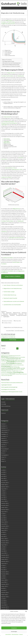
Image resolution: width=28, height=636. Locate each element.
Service (2, 452)
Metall (22, 369)
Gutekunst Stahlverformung (18, 364)
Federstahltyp (7, 138)
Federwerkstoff (7, 116)
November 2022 (4, 542)
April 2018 (3, 600)
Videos (2, 459)
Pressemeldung (4, 448)
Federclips (18, 358)
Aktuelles (3, 423)
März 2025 (3, 499)
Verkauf (2, 457)
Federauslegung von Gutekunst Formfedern (11, 66)
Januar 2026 (3, 480)
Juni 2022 (3, 546)
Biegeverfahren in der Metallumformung (12, 288)
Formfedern (4, 263)
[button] (26, 611)
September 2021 (4, 561)
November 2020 (4, 573)
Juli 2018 (3, 598)
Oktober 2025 (4, 484)
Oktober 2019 (4, 586)
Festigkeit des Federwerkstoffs (8, 23)
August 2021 (3, 563)
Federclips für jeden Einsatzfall (10, 298)
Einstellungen (14, 631)
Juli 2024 (3, 513)
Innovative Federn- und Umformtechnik (15, 330)
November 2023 (4, 526)
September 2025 (4, 486)
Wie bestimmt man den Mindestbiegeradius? (12, 63)
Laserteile (16, 368)
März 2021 (3, 569)
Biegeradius (9, 312)
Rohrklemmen (4, 372)
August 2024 (3, 511)
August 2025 (3, 488)
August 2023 (3, 530)
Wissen (9, 322)
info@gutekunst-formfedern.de (8, 337)
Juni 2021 (3, 567)
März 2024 (3, 519)
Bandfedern (3, 426)
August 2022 (3, 544)
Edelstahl (5, 314)
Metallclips (3, 371)
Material (3, 446)
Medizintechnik (15, 369)
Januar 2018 (3, 605)
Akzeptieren (14, 628)
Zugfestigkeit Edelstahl (6, 384)
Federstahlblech (21, 360)
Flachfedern (11, 361)
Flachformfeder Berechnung (10, 295)
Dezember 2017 (4, 607)
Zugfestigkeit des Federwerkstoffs (16, 237)
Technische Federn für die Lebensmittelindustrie (12, 382)
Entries (3, 404)
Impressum (21, 634)
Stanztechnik (7, 374)
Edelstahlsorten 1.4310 (17, 169)
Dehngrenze (4, 231)
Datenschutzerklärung (15, 634)
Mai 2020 (3, 578)
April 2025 (3, 497)
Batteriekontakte (18, 355)
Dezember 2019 (4, 584)
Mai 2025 (3, 495)
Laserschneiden (6, 368)
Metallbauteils (20, 76)
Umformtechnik (4, 375)
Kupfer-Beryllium (14, 366)
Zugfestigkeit (4, 124)
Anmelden (3, 402)
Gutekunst (19, 363)
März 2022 (3, 551)
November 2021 (4, 557)
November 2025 (4, 482)
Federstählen (4, 159)
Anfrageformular (12, 355)
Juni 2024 (3, 515)
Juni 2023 (3, 534)
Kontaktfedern (6, 366)
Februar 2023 (4, 538)
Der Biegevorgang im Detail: (8, 61)
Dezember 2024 (4, 503)
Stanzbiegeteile (18, 372)
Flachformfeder (11, 22)
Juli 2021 (3, 565)
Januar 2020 (3, 582)
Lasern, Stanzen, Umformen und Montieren (13, 285)
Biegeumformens (11, 72)
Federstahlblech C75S (10, 167)
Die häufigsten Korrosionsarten (8, 389)
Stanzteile (12, 374)
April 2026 (3, 476)
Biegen (3, 312)
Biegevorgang (9, 20)
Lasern (18, 366)
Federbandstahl (10, 358)
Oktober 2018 (4, 594)
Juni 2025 (3, 492)
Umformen (24, 374)
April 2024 (3, 517)
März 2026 (3, 478)
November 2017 (4, 609)
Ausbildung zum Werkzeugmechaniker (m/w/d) (11, 391)
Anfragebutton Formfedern (7, 271)
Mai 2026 (3, 474)
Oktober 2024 (4, 507)
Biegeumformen (16, 208)
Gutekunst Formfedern (6, 177)
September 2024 (4, 509)
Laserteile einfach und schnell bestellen (12, 304)
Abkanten (3, 355)
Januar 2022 (3, 553)
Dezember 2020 (4, 571)
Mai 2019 (3, 588)
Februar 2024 (4, 522)
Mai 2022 (3, 549)
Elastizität (20, 157)
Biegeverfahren (7, 142)
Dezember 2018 (4, 592)
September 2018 (4, 596)
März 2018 (3, 602)
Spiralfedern (10, 372)
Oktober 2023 (4, 528)
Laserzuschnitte (9, 369)
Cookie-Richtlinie (8, 634)
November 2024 (4, 505)
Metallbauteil (20, 221)
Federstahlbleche (4, 361)
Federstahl (21, 314)
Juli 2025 (3, 490)
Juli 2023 (3, 532)
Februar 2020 (4, 580)
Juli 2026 (3, 470)
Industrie (3, 438)
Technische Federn (18, 374)
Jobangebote (3, 440)
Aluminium (6, 355)
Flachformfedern (16, 262)
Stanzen (2, 374)
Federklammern (6, 360)
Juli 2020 (3, 575)
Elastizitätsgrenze (13, 314)
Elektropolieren (3, 358)
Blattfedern (5, 357)
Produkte (3, 450)
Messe (20, 369)
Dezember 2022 (4, 540)
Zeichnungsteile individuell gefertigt (9, 387)
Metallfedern (9, 370)
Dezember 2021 (4, 555)
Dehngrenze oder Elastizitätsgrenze (9, 123)
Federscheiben (4, 432)
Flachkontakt (3, 363)
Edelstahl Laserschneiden (20, 357)
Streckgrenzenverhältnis (8, 121)
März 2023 (3, 536)
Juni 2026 (3, 472)
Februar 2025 (4, 501)
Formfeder (3, 22)
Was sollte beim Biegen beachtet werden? (11, 64)
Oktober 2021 (4, 559)
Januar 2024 (3, 524)
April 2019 (3, 590)
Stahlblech (12, 315)
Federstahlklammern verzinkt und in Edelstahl (14, 301)
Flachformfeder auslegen (9, 291)
